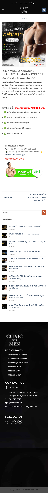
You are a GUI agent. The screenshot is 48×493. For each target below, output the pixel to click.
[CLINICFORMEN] (24, 10)
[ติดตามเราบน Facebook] (7, 422)
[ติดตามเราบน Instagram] (12, 422)
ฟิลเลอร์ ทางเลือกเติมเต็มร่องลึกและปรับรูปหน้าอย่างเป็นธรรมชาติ (27, 296)
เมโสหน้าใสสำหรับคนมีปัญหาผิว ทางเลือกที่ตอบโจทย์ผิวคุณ (27, 287)
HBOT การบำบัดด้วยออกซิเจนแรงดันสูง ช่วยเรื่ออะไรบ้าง (26, 267)
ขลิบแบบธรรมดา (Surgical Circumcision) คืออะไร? (27, 243)
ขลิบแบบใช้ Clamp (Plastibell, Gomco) (25, 226)
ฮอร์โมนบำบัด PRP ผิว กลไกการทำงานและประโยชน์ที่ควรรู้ (25, 277)
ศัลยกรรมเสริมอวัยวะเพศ (17, 354)
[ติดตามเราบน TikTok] (16, 422)
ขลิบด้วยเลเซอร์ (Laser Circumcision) (24, 234)
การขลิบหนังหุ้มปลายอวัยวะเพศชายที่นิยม (25, 251)
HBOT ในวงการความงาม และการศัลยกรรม (26, 259)
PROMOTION (24, 18)
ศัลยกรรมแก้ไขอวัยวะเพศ (17, 358)
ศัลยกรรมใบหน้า (14, 370)
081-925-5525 (15, 399)
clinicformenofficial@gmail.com (23, 406)
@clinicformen (15, 402)
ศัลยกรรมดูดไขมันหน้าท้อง (18, 362)
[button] (3, 10)
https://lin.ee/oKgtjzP (16, 154)
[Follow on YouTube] (20, 422)
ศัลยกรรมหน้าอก (14, 366)
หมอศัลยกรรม (7, 197)
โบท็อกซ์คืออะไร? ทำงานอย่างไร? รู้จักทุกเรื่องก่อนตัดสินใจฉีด (26, 306)
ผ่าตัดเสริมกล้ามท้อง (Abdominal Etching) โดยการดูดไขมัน (37, 197)
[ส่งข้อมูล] (44, 212)
